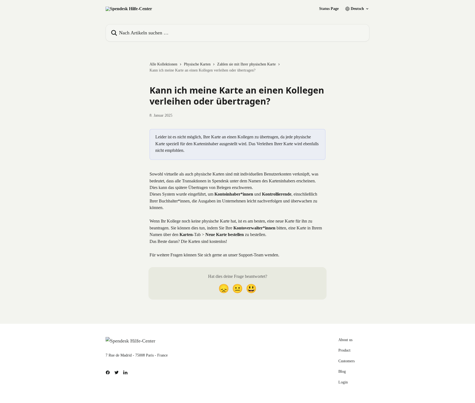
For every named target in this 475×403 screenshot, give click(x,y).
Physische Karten (197, 64)
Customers (346, 361)
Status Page (329, 9)
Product (344, 350)
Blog (342, 371)
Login (343, 382)
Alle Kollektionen (163, 64)
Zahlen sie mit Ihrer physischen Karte (246, 64)
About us (345, 340)
